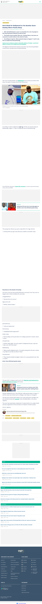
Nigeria (2, 517)
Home (3, 20)
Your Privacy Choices (22, 603)
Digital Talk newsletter (20, 186)
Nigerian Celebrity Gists (16, 415)
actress (17, 399)
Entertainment (9, 20)
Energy (2, 526)
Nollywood (21, 80)
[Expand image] (39, 85)
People (2, 496)
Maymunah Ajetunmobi (15, 29)
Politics (3, 479)
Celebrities (3, 470)
